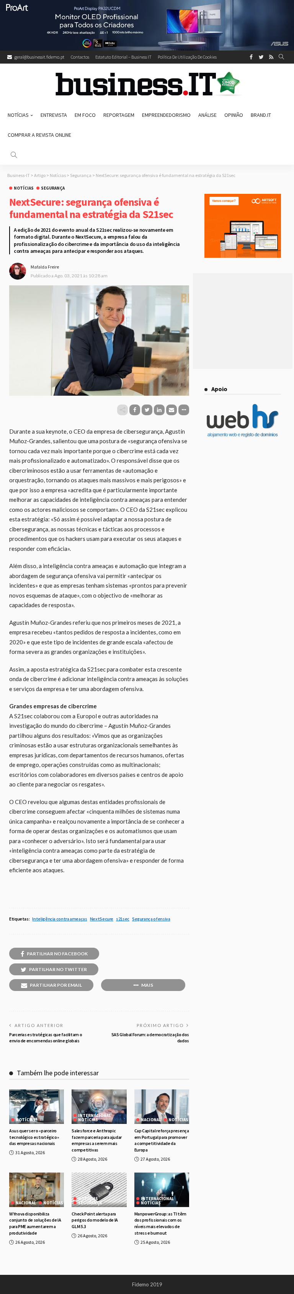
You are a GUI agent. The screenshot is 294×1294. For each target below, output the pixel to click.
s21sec (122, 919)
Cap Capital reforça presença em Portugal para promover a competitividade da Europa (161, 1140)
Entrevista (54, 114)
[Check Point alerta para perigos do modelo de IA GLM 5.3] (99, 1190)
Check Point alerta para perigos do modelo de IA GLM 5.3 (95, 1220)
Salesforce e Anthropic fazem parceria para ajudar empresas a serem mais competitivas (97, 1140)
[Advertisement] (242, 321)
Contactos (80, 57)
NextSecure (101, 919)
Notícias (18, 114)
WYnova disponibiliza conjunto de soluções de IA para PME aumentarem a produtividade (35, 1223)
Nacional (151, 1120)
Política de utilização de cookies (187, 57)
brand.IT (261, 114)
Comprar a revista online (39, 134)
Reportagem (118, 114)
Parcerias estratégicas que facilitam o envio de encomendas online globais (45, 1038)
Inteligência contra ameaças (59, 919)
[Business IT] (147, 84)
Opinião (233, 114)
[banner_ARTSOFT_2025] (242, 225)
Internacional (94, 1116)
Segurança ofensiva (151, 919)
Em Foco (85, 114)
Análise (207, 114)
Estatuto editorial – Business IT (123, 57)
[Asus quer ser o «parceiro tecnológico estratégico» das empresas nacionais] (36, 1106)
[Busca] (281, 57)
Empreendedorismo (166, 114)
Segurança (53, 188)
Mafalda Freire (45, 267)
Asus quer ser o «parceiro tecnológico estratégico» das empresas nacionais (34, 1137)
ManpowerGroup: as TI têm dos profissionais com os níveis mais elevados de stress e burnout (160, 1223)
